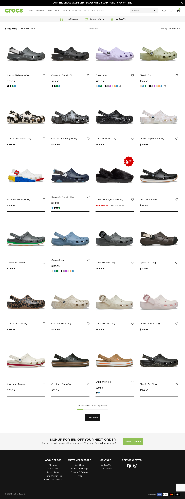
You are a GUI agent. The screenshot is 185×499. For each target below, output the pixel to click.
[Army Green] (13, 86)
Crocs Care (53, 469)
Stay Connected (132, 460)
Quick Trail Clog (148, 262)
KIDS (57, 11)
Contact (105, 460)
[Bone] (97, 86)
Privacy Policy (53, 472)
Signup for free (133, 441)
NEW (31, 11)
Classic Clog (102, 75)
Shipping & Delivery (79, 472)
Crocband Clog (103, 382)
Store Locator (106, 469)
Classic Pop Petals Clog (19, 138)
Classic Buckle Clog (105, 262)
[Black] (8, 86)
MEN (49, 11)
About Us (53, 465)
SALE (86, 11)
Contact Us (105, 465)
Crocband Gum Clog (61, 384)
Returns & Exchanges (79, 469)
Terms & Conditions (53, 476)
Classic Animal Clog (17, 323)
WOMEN (40, 11)
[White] (103, 86)
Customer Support (79, 460)
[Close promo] (181, 3)
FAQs (79, 476)
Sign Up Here (124, 3)
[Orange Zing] (115, 86)
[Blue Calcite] (117, 86)
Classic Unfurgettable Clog (109, 199)
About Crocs (53, 460)
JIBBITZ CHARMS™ (72, 11)
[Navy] (15, 86)
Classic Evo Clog (148, 384)
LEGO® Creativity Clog (18, 199)
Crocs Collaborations (53, 479)
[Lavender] (110, 86)
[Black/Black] (10, 86)
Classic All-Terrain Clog (18, 75)
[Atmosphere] (108, 86)
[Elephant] (112, 86)
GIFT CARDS (98, 11)
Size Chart (79, 465)
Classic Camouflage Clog (64, 138)
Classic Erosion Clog (106, 138)
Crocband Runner (149, 199)
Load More (92, 417)
